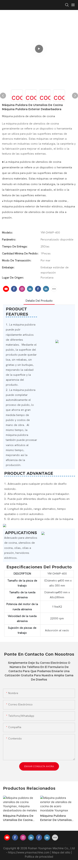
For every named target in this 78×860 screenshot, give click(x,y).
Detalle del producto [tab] (39, 300)
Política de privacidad (39, 856)
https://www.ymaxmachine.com (29, 852)
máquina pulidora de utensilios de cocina (40, 201)
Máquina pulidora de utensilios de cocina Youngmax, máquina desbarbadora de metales (18, 818)
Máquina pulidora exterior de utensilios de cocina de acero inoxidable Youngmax (56, 818)
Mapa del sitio (61, 852)
